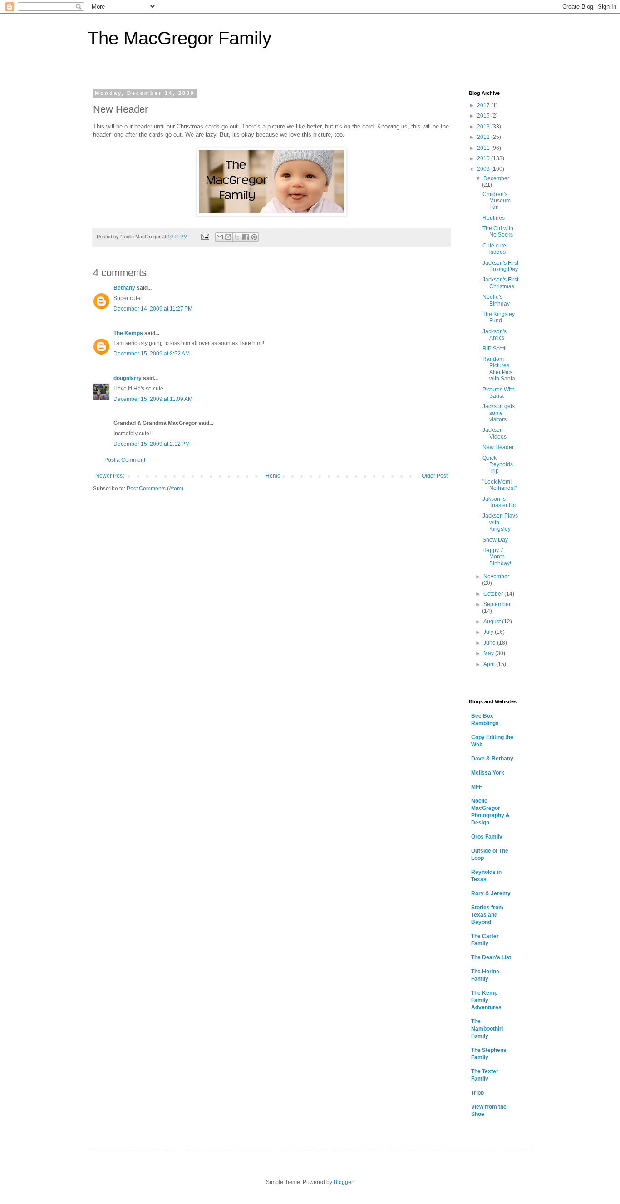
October (493, 594)
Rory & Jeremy (491, 893)
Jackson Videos (494, 433)
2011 (484, 148)
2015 (484, 116)
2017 (484, 105)
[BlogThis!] (228, 237)
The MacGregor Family (179, 38)
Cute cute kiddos (494, 248)
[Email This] (219, 237)
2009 (484, 169)
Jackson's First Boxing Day (500, 266)
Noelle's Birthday (496, 300)
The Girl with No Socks (497, 231)
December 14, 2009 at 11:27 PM (152, 309)
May (489, 653)
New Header (498, 447)
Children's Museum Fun (496, 201)
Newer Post (109, 476)
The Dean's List (491, 957)
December (496, 178)
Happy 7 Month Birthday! (496, 557)
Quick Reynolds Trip (497, 464)
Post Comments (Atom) (155, 488)
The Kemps (128, 333)
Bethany (124, 288)
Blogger (343, 1182)
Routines (493, 218)
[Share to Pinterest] (254, 237)
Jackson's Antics (494, 334)
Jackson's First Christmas (500, 282)
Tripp (477, 1093)
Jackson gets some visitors (498, 413)
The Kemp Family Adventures (486, 1000)
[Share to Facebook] (245, 237)
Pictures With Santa (498, 392)
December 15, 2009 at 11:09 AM (152, 399)
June (490, 643)
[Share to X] (236, 237)
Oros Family (486, 837)
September (497, 604)
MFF (476, 787)
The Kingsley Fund (498, 317)
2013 (484, 126)
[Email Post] (205, 236)
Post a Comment (124, 460)
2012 (484, 137)
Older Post (435, 476)
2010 (484, 158)
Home (273, 476)
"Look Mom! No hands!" (499, 485)
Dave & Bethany (492, 758)
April (489, 664)
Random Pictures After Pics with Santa (498, 369)
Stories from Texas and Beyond (487, 914)
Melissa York (487, 773)
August (492, 621)
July (489, 632)
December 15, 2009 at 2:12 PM (151, 444)
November (496, 576)
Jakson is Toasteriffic (499, 502)
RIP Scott (493, 348)
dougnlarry (127, 378)
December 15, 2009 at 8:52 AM (151, 353)
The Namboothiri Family (487, 1028)
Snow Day (495, 540)
